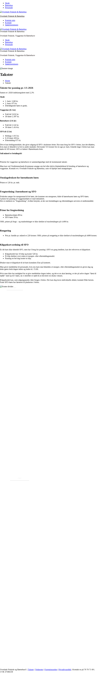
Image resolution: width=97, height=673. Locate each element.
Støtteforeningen (11, 25)
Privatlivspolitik (65, 669)
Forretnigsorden (51, 669)
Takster (31, 669)
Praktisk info (10, 20)
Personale (9, 8)
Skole (7, 3)
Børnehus (9, 5)
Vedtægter (39, 669)
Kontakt (8, 23)
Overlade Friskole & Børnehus (12, 16)
